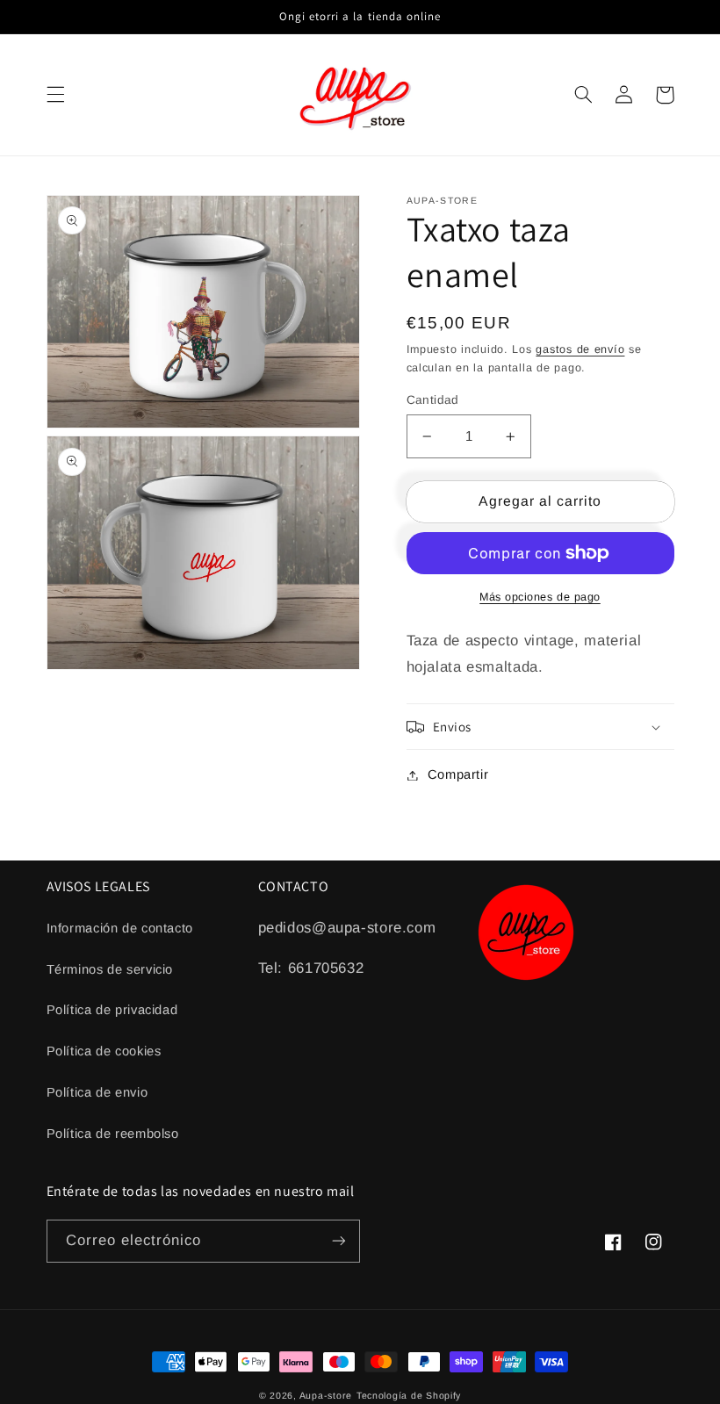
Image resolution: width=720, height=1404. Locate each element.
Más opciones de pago (540, 597)
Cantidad (433, 400)
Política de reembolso (113, 1134)
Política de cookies (104, 1051)
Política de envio (97, 1092)
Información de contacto (120, 928)
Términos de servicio (110, 969)
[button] (55, 95)
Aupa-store (325, 1395)
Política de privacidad (112, 1010)
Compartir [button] (458, 774)
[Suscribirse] (339, 1241)
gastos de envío (580, 349)
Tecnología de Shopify (408, 1395)
